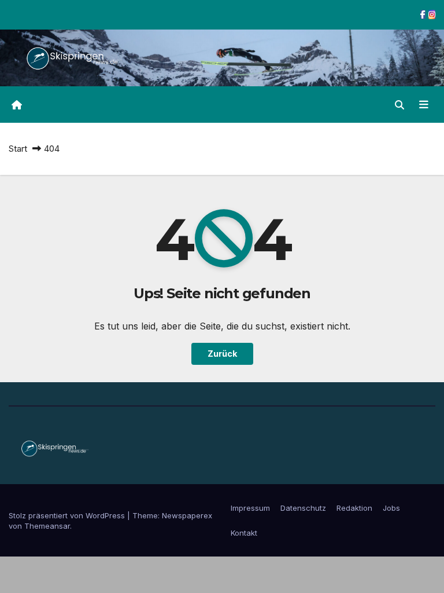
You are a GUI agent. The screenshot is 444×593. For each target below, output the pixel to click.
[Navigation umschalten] (423, 104)
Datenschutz (303, 508)
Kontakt (244, 532)
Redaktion (354, 508)
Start (18, 148)
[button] (399, 105)
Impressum (250, 508)
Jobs (391, 508)
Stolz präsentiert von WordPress (68, 515)
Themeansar (47, 525)
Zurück (222, 353)
